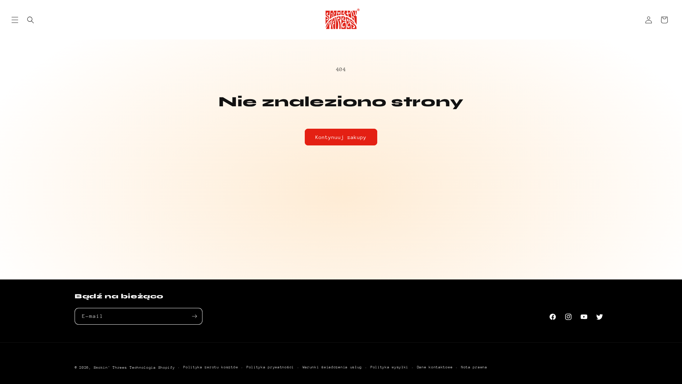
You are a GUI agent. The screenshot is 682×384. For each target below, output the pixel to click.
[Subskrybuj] (194, 316)
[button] (15, 20)
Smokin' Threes (110, 368)
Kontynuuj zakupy (341, 137)
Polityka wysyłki (389, 367)
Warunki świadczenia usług (332, 367)
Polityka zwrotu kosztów (210, 367)
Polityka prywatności (270, 367)
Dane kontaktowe (435, 367)
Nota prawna (474, 367)
